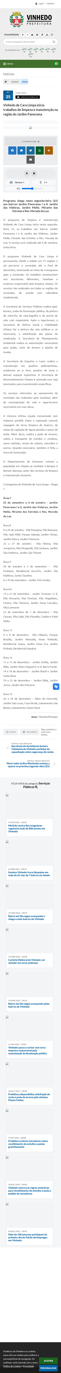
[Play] (27, 173)
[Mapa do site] (47, 35)
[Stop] (34, 173)
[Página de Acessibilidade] (52, 35)
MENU (10, 64)
